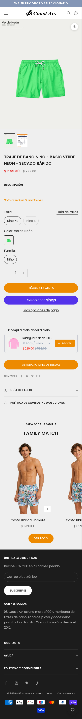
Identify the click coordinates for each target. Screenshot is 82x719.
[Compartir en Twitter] (26, 376)
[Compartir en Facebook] (21, 376)
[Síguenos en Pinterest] (27, 683)
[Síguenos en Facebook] (6, 683)
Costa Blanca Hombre (28, 520)
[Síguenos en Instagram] (16, 683)
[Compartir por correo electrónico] (38, 376)
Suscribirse (18, 590)
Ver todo (41, 538)
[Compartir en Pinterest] (32, 376)
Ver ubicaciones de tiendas (41, 364)
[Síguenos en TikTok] (37, 683)
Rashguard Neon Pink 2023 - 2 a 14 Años (37, 338)
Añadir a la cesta (41, 288)
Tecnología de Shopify (60, 693)
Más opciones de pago (41, 310)
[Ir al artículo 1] (9, 140)
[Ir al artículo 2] (22, 140)
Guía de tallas (67, 212)
